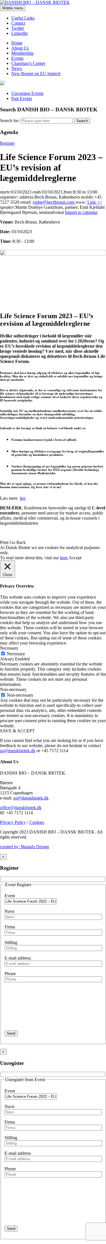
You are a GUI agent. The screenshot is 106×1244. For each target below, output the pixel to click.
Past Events (21, 98)
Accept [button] (75, 557)
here (64, 557)
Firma (10, 926)
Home (16, 43)
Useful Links (22, 18)
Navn (9, 911)
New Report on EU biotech (35, 73)
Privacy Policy (13, 822)
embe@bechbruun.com (54, 202)
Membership (22, 53)
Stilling (11, 942)
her (22, 498)
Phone (10, 973)
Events (17, 58)
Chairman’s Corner (28, 63)
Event (10, 895)
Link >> (94, 202)
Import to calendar (81, 212)
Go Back (18, 542)
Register (7, 143)
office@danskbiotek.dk (21, 807)
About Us (20, 48)
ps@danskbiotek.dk (17, 750)
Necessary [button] (9, 648)
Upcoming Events (27, 93)
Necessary (16, 653)
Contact (18, 23)
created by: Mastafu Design (24, 846)
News (16, 68)
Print (4, 542)
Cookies (36, 822)
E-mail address (18, 958)
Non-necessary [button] (13, 689)
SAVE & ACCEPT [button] (17, 730)
